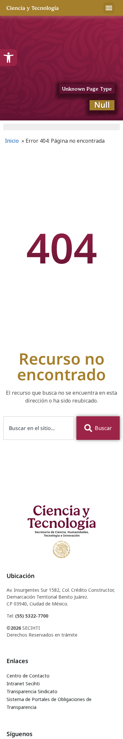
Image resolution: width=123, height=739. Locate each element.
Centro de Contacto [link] (28, 676)
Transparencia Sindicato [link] (32, 691)
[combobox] (38, 428)
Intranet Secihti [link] (23, 683)
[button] (108, 8)
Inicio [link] (12, 140)
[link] (8, 57)
